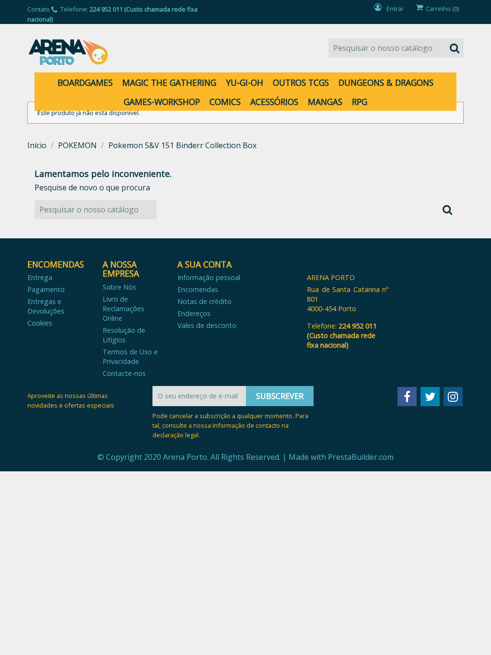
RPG (359, 101)
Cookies (39, 323)
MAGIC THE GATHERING (169, 82)
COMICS (225, 101)
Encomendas (197, 289)
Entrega (39, 277)
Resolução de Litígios (124, 335)
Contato (38, 9)
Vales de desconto (206, 325)
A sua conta (204, 264)
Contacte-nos (124, 373)
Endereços (193, 313)
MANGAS (325, 101)
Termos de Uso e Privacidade (130, 356)
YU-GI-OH (244, 82)
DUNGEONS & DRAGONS (386, 82)
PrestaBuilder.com (361, 457)
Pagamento (46, 289)
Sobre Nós (119, 287)
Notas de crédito (204, 301)
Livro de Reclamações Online (123, 308)
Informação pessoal (208, 277)
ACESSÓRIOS (274, 101)
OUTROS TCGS (301, 82)
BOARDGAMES (85, 82)
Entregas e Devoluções (45, 306)
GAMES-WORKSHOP (162, 101)
